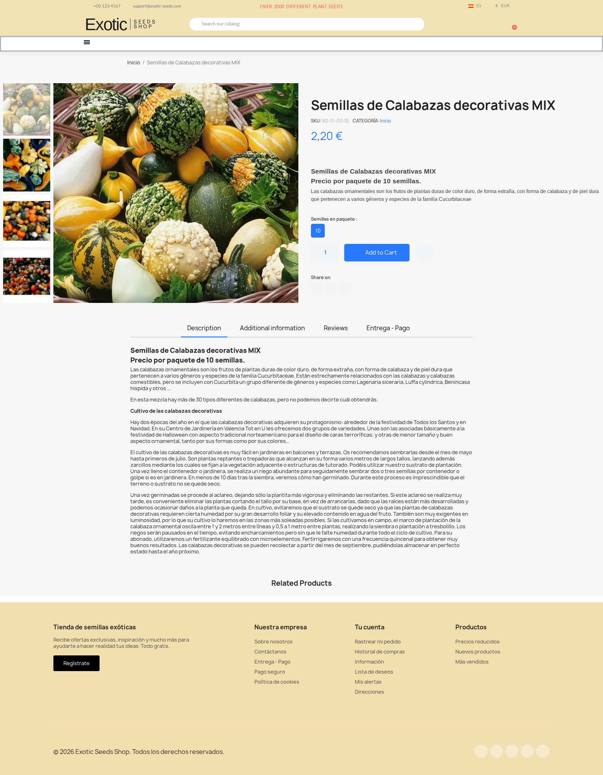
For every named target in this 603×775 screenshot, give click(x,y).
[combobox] (307, 24)
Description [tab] (204, 328)
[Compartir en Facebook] (317, 288)
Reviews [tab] (336, 328)
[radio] (318, 231)
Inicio (385, 121)
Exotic (106, 24)
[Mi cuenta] (490, 25)
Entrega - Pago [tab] (388, 328)
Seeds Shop (145, 24)
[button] (511, 24)
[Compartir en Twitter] (331, 288)
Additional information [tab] (272, 328)
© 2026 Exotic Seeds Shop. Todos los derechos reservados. (138, 752)
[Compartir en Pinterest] (345, 288)
